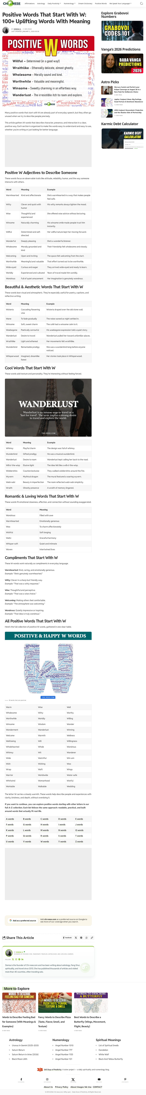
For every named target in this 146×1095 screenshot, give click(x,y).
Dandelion (103, 1050)
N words (62, 830)
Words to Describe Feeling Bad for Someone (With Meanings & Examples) (19, 1022)
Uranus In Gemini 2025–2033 (25, 1045)
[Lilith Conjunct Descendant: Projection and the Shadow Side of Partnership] (107, 113)
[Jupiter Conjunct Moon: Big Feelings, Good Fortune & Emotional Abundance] (107, 102)
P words (10, 835)
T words (79, 835)
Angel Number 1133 (64, 1054)
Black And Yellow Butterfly (111, 1059)
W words (45, 841)
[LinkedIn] (22, 959)
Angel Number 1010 (64, 1045)
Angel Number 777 (63, 1050)
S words (62, 835)
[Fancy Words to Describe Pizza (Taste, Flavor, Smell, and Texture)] (55, 1003)
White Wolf (104, 1054)
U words (10, 841)
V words (27, 841)
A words (10, 819)
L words (27, 830)
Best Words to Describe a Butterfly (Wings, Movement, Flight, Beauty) (90, 1022)
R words (44, 835)
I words (61, 824)
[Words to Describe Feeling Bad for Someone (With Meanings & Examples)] (19, 1003)
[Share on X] (75, 937)
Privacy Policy (61, 1087)
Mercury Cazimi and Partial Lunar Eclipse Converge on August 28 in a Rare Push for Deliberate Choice (127, 89)
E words (79, 819)
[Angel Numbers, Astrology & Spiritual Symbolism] (11, 3)
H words (44, 824)
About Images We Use (80, 1087)
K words (10, 830)
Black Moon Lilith (19, 1059)
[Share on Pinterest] (81, 937)
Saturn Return (18, 1050)
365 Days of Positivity (52, 1069)
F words (9, 824)
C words (44, 819)
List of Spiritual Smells (109, 1045)
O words (79, 830)
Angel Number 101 (63, 1059)
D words (62, 819)
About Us (48, 1087)
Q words (27, 835)
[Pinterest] (19, 959)
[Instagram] (16, 959)
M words (45, 830)
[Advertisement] (48, 151)
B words (27, 819)
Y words (62, 841)
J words (79, 824)
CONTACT (97, 1087)
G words (27, 824)
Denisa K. (17, 29)
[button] (141, 3)
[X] (13, 959)
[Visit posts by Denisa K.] (5, 30)
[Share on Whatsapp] (86, 937)
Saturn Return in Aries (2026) (25, 1054)
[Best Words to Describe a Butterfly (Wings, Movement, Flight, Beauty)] (91, 1003)
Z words (79, 841)
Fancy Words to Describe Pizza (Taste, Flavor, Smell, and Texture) (54, 1022)
